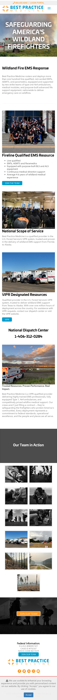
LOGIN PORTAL (37, 3)
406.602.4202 (21, 3)
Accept (29, 695)
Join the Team (12, 183)
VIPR (7, 319)
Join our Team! (28, 613)
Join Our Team (28, 654)
